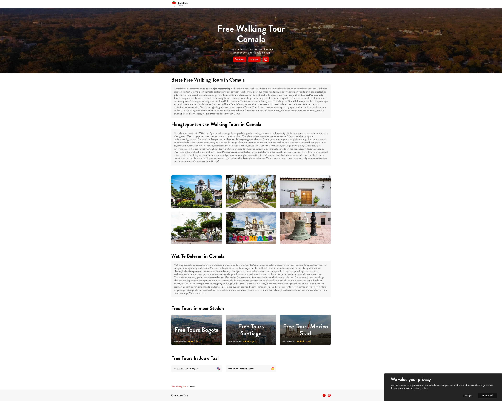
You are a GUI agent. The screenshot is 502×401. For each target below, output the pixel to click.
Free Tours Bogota (196, 329)
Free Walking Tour (179, 387)
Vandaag (239, 59)
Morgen (254, 59)
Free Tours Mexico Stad (305, 330)
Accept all (487, 395)
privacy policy (421, 388)
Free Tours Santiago (251, 330)
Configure (468, 395)
